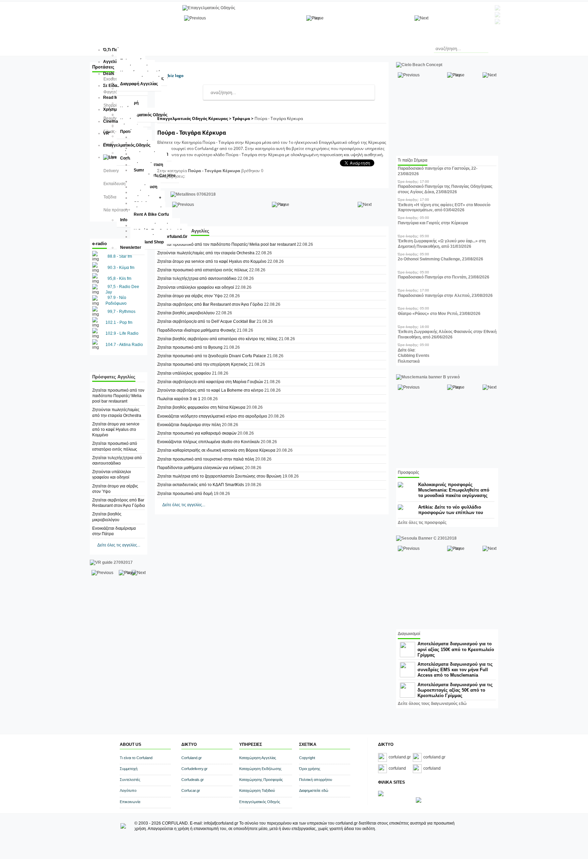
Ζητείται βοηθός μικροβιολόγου (186, 313)
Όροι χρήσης (309, 769)
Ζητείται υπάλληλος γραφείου (184, 373)
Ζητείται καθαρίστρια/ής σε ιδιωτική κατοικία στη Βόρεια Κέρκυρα (216, 450)
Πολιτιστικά (409, 361)
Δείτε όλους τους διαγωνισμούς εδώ (432, 703)
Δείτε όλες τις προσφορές (422, 522)
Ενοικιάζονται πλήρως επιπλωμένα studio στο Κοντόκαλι (209, 441)
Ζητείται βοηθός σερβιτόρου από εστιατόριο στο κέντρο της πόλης (217, 338)
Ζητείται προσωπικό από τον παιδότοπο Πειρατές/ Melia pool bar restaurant (118, 396)
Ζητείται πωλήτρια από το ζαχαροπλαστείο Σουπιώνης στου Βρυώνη (219, 476)
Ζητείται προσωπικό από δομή (185, 493)
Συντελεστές (130, 780)
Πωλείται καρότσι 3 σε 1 (178, 398)
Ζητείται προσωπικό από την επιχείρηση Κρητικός (202, 364)
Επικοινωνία (130, 802)
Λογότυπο (128, 790)
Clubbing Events (413, 355)
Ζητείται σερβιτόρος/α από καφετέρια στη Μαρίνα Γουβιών (210, 381)
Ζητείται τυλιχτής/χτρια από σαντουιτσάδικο (196, 278)
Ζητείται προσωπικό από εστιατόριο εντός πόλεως (202, 270)
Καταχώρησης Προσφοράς (261, 780)
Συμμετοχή (128, 769)
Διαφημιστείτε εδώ (313, 790)
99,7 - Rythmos (121, 311)
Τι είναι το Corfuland (136, 758)
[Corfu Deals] (418, 801)
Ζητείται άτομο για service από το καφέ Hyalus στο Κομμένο (116, 429)
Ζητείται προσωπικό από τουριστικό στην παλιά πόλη (205, 459)
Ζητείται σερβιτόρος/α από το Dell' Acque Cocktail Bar (206, 321)
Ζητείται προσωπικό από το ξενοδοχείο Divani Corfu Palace (211, 355)
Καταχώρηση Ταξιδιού (257, 790)
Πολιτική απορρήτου (315, 780)
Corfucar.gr (190, 790)
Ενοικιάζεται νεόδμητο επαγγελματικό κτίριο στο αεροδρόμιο (212, 416)
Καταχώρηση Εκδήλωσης (260, 769)
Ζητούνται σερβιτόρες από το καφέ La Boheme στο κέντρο (210, 390)
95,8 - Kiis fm (119, 278)
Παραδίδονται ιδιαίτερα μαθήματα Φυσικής (196, 330)
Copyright (307, 758)
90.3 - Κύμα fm (121, 267)
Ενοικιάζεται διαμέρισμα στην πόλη (189, 424)
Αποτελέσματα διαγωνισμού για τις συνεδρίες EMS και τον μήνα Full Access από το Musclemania (455, 670)
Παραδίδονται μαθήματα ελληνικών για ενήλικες (200, 467)
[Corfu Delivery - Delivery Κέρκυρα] (380, 795)
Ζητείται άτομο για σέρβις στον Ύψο (190, 295)
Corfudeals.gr (192, 780)
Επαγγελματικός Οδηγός (259, 802)
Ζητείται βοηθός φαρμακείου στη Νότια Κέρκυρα (201, 407)
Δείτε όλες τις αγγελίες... (118, 545)
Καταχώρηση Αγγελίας (257, 758)
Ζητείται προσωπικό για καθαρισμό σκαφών (197, 433)
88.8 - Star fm (120, 256)
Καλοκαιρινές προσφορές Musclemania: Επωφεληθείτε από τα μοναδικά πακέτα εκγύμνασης (453, 490)
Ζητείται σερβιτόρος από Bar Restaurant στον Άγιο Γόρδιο (210, 304)
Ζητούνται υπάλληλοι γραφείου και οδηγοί (195, 287)
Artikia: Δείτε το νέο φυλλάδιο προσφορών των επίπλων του (450, 509)
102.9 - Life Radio (121, 333)
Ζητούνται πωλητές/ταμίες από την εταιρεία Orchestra (206, 253)
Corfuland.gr (191, 758)
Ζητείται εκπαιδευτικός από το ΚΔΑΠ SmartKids (200, 484)
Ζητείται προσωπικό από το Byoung (190, 347)
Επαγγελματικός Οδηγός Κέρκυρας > (194, 118)
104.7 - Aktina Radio (124, 344)
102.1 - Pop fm (118, 322)
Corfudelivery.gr (194, 769)
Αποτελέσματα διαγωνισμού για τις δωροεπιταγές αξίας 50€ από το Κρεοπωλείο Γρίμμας (455, 690)
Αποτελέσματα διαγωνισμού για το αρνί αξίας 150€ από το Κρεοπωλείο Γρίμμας (456, 649)
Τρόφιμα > (243, 118)
